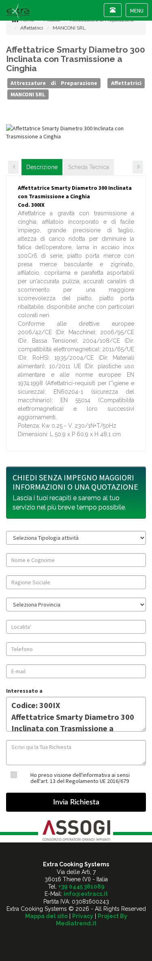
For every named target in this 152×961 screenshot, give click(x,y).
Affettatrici (31, 28)
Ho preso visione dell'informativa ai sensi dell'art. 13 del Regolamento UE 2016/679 (80, 778)
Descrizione (42, 167)
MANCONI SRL (69, 28)
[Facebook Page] (76, 937)
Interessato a (24, 690)
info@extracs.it (86, 894)
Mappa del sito (46, 916)
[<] (13, 167)
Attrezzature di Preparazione (54, 83)
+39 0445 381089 (81, 886)
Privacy (82, 916)
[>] (138, 167)
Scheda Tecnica (88, 167)
